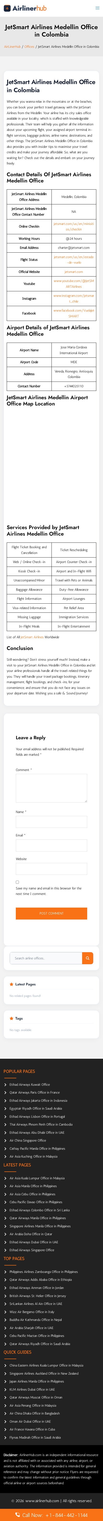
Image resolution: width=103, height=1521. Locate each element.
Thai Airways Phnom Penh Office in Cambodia (41, 1124)
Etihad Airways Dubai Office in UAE (34, 1242)
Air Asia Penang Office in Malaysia (33, 1406)
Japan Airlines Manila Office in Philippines (37, 1381)
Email (21, 835)
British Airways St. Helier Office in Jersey (38, 1296)
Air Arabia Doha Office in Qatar (31, 1234)
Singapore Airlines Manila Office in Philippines (40, 1226)
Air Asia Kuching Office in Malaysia (33, 1156)
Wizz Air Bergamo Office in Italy (32, 1312)
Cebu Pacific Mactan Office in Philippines (37, 1336)
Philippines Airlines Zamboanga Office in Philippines (44, 1272)
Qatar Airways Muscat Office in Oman (36, 1397)
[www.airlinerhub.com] (25, 8)
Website (21, 859)
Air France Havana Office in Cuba (32, 1429)
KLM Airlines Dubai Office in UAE (32, 1390)
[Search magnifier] (87, 958)
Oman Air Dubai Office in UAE (30, 1422)
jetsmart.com (74, 272)
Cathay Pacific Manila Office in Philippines (37, 1149)
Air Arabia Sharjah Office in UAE (31, 1328)
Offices (29, 47)
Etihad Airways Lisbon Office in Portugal (37, 1117)
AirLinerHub (12, 47)
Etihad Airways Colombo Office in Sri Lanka (39, 1210)
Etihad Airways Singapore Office (32, 1250)
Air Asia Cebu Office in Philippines (32, 1194)
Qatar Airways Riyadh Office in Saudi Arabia (40, 1344)
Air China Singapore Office (28, 1140)
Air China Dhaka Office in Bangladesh (35, 1413)
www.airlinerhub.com (42, 1501)
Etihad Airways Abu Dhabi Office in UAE (37, 1133)
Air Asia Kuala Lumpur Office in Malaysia (37, 1178)
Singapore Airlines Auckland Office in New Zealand (44, 1374)
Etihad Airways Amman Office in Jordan (37, 1288)
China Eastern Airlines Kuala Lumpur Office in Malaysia (46, 1365)
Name (21, 812)
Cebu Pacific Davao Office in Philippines (36, 1202)
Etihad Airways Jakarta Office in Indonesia (38, 1101)
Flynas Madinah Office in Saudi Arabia (35, 1438)
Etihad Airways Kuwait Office (30, 1085)
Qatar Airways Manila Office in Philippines (38, 1218)
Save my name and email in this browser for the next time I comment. (48, 891)
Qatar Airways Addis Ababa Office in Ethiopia (41, 1280)
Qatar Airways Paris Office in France (35, 1092)
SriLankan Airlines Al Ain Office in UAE (36, 1304)
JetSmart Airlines (32, 637)
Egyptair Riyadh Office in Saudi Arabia (36, 1108)
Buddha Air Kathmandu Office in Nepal (36, 1320)
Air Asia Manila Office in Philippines (33, 1186)
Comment (24, 770)
